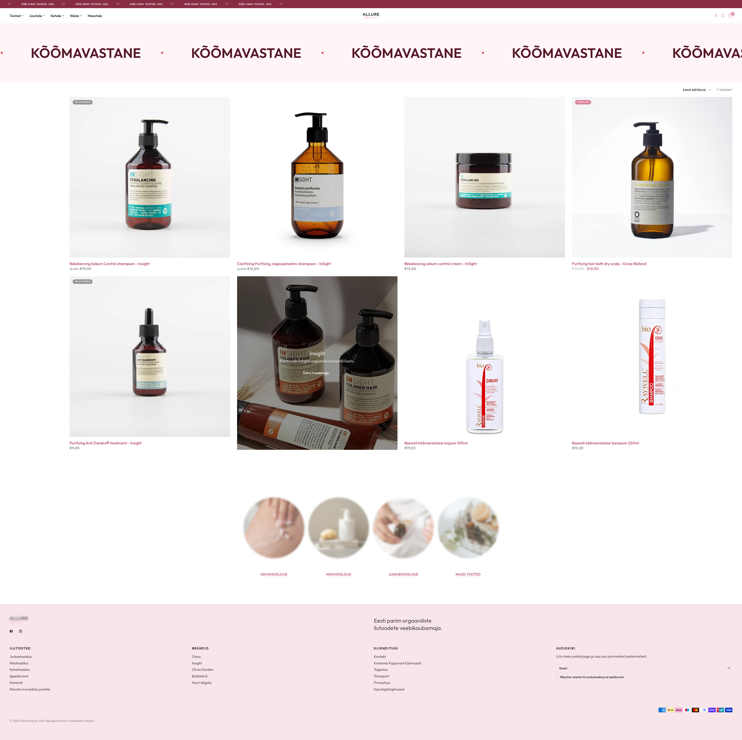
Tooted (15, 16)
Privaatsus (382, 682)
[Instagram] (23, 631)
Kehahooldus (274, 574)
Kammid (16, 682)
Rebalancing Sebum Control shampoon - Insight (110, 263)
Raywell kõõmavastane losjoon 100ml (436, 443)
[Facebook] (14, 631)
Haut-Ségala (202, 682)
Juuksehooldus (403, 574)
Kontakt (380, 656)
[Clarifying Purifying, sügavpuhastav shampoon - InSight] (317, 177)
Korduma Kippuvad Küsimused (397, 663)
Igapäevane (19, 676)
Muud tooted (468, 574)
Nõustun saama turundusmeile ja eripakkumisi (592, 677)
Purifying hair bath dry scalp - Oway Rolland (609, 263)
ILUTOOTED (20, 648)
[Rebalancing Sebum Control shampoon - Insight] (150, 177)
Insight (197, 663)
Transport (381, 676)
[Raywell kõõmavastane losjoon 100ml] (484, 356)
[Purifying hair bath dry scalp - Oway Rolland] (652, 177)
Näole (74, 16)
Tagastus (381, 669)
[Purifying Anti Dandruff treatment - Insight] (150, 356)
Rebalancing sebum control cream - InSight (440, 263)
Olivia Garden (203, 669)
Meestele (95, 16)
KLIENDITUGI (386, 648)
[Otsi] (723, 16)
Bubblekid (199, 676)
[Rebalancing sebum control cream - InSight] (484, 177)
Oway (196, 656)
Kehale (56, 16)
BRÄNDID (200, 648)
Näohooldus (338, 574)
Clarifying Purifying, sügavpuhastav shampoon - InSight (284, 263)
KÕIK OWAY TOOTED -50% (22, 4)
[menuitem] (18, 16)
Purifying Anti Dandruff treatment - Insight (106, 443)
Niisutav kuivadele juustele (30, 689)
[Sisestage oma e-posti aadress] (728, 668)
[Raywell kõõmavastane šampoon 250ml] (652, 356)
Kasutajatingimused (389, 689)
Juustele (35, 16)
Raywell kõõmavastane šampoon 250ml (605, 443)
